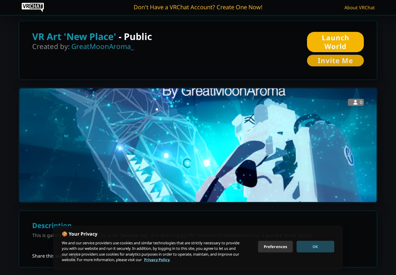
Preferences (275, 246)
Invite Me (335, 60)
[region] (198, 248)
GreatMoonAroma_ (102, 46)
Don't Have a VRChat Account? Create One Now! (198, 7)
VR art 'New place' (74, 36)
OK (315, 246)
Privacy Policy (157, 259)
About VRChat (359, 7)
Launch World (335, 42)
